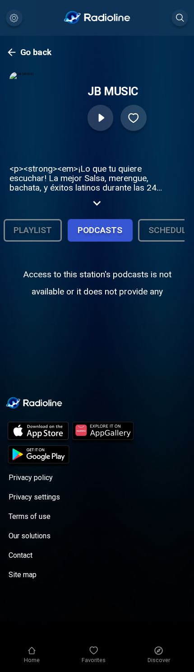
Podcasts (100, 230)
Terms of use (30, 516)
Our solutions (30, 536)
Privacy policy (31, 477)
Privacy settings (34, 497)
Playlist (33, 230)
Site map (23, 574)
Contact (20, 555)
